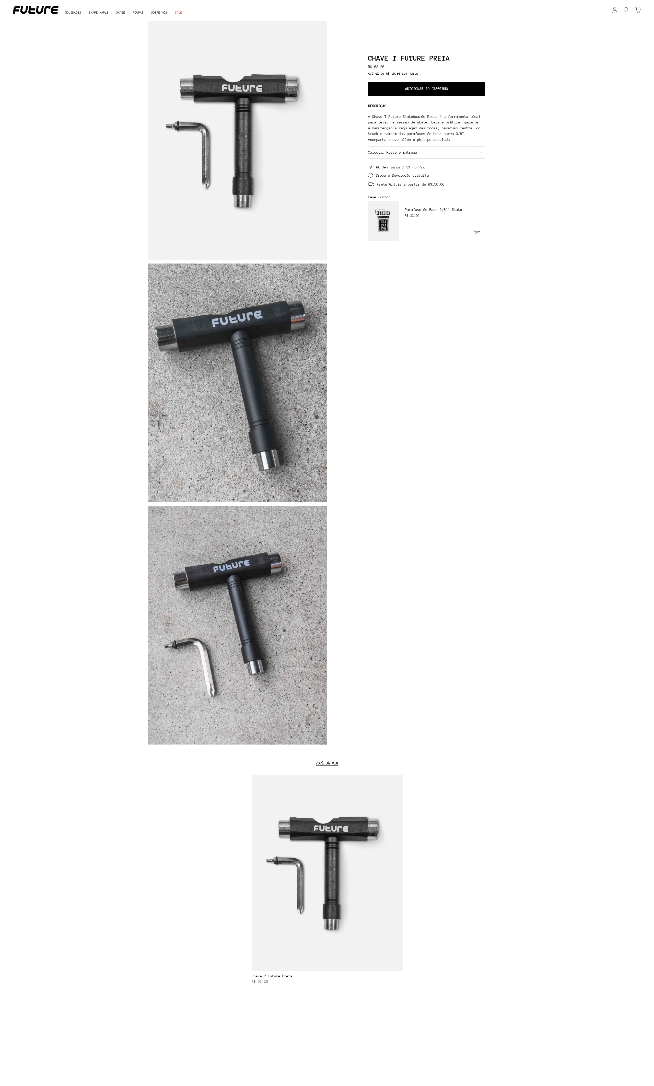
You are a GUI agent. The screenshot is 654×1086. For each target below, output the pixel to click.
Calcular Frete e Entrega (392, 152)
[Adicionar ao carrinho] (397, 965)
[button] (98, 13)
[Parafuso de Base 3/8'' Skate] (383, 221)
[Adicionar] (477, 233)
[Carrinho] (638, 10)
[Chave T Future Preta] (327, 873)
